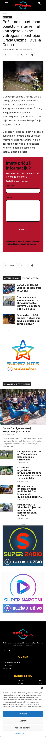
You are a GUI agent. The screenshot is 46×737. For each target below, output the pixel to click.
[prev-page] (4, 330)
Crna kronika (17, 13)
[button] (42, 688)
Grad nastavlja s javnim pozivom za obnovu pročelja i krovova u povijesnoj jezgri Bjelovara (29, 303)
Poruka (9, 197)
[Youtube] (8, 650)
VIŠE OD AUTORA (30, 278)
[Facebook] (4, 650)
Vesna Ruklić (13, 49)
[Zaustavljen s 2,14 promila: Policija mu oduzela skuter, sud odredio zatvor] (7, 319)
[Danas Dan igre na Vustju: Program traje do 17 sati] (7, 289)
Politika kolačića (20, 733)
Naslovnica (6, 13)
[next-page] (8, 330)
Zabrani (23, 721)
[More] (32, 54)
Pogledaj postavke (23, 728)
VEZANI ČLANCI (11, 278)
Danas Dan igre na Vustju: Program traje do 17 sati (29, 288)
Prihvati (23, 714)
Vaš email (10, 186)
